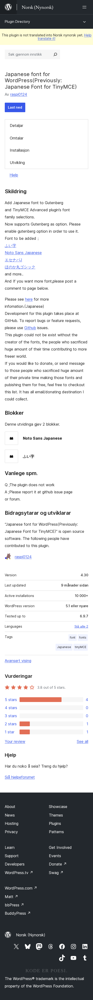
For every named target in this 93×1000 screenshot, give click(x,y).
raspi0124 (18, 94)
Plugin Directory (17, 21)
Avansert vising (18, 660)
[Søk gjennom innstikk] (55, 54)
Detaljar (16, 125)
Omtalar (16, 138)
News (10, 815)
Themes (56, 815)
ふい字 (10, 245)
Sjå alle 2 (81, 626)
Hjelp (14, 175)
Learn (10, 847)
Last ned (15, 107)
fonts (82, 637)
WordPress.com (21, 888)
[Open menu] (85, 7)
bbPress (14, 905)
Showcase (58, 806)
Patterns (56, 831)
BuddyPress (18, 913)
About (10, 806)
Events (55, 855)
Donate (58, 864)
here (29, 299)
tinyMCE (80, 647)
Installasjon (19, 150)
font (72, 637)
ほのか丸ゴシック (20, 266)
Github (30, 327)
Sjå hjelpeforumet (20, 777)
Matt (11, 896)
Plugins (55, 823)
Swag (56, 872)
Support (12, 855)
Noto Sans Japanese (23, 252)
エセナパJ (13, 259)
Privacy (11, 831)
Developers (15, 864)
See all (82, 741)
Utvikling (17, 162)
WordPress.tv (19, 872)
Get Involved (60, 847)
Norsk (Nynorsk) (30, 935)
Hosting (11, 823)
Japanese (64, 647)
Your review (15, 741)
